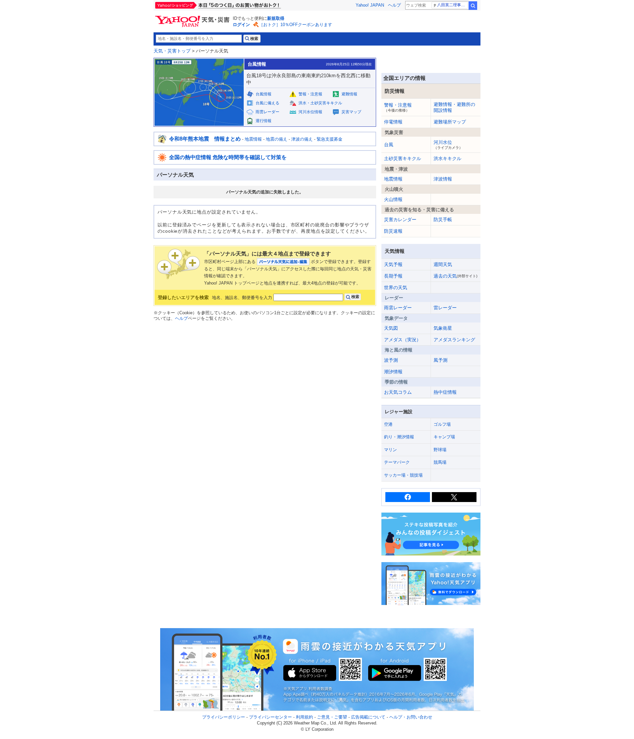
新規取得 (275, 18)
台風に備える (267, 103)
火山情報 (393, 199)
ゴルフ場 (442, 424)
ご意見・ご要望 (332, 717)
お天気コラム (398, 392)
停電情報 (393, 121)
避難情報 (349, 94)
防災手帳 (443, 219)
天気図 (391, 328)
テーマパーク (397, 462)
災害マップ (351, 112)
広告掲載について (368, 717)
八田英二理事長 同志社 (452, 5)
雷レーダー (445, 307)
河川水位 (448, 145)
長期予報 (393, 276)
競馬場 (440, 462)
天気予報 (393, 264)
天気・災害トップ (172, 50)
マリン (390, 449)
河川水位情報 (310, 112)
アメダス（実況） (402, 339)
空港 (388, 424)
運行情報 (263, 120)
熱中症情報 (445, 392)
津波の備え (302, 139)
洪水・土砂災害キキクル (320, 103)
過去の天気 (455, 276)
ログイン (241, 24)
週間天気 (443, 264)
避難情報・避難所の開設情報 (454, 107)
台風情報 (263, 94)
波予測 (391, 360)
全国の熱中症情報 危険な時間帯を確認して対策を (228, 157)
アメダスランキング (454, 339)
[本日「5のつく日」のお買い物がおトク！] (233, 5)
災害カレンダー (400, 219)
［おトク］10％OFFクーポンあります (295, 24)
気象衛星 (443, 328)
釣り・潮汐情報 (399, 436)
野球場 (440, 449)
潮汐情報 (393, 371)
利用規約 (304, 717)
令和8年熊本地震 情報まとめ (205, 139)
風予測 (440, 360)
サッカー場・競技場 (403, 475)
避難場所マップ (450, 121)
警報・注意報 (310, 94)
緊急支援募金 (329, 139)
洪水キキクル (447, 158)
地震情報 (253, 139)
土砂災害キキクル (402, 158)
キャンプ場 (444, 436)
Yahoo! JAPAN (370, 5)
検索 (473, 5)
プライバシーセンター (270, 717)
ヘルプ (394, 5)
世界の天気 (395, 287)
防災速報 (393, 231)
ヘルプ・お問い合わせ (410, 717)
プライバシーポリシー (223, 717)
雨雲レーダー (267, 112)
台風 (388, 144)
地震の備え (276, 139)
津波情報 (443, 179)
